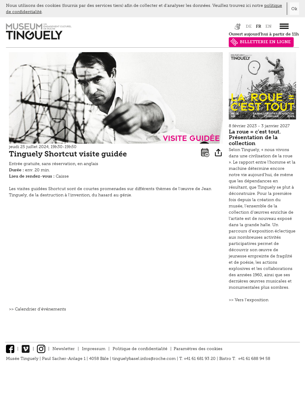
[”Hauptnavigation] (284, 26)
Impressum (93, 348)
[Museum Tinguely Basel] (38, 38)
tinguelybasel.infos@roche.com (144, 358)
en (268, 26)
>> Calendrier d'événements (37, 309)
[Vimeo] (25, 348)
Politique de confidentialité (140, 348)
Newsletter (63, 348)
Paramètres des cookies (198, 348)
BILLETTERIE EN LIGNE (265, 41)
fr (258, 26)
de (249, 26)
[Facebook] (10, 348)
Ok (294, 8)
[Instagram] (41, 348)
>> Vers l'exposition (248, 299)
